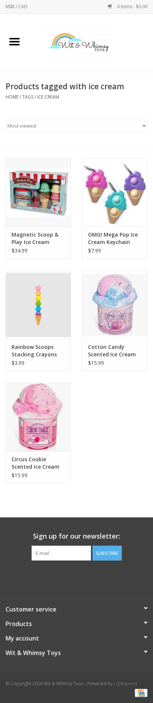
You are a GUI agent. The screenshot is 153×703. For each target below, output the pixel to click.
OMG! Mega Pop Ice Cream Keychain (113, 238)
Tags (27, 97)
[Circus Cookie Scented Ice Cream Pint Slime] (38, 417)
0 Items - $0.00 (131, 6)
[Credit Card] (139, 693)
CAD (22, 6)
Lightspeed (125, 683)
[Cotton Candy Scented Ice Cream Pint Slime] (114, 304)
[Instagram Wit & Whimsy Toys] (83, 576)
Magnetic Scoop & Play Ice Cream (35, 238)
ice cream (48, 97)
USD (11, 6)
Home (12, 97)
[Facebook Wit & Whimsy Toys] (70, 576)
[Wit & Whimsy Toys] (91, 42)
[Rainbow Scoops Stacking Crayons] (38, 304)
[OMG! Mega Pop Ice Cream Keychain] (114, 192)
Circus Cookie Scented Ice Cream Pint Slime (35, 463)
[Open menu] (14, 41)
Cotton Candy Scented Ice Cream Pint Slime (112, 350)
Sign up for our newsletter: (76, 536)
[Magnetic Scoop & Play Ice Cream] (38, 192)
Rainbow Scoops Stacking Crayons (34, 350)
